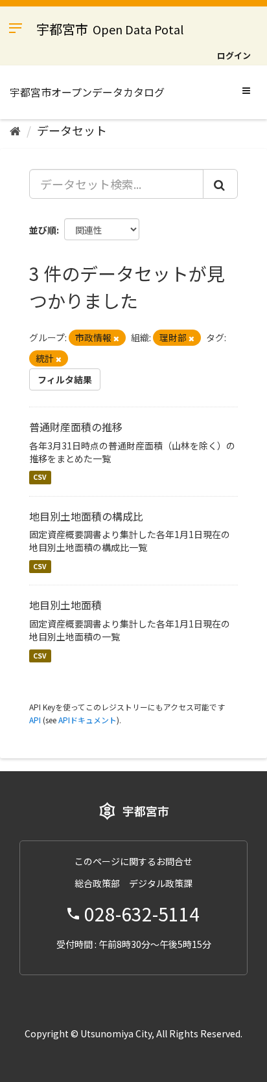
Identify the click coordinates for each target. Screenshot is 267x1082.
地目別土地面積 (65, 605)
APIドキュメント (87, 719)
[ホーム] (15, 130)
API (35, 719)
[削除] (116, 338)
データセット (72, 130)
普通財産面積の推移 (75, 426)
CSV (40, 477)
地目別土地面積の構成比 (86, 516)
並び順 (42, 229)
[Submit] (220, 184)
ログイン (234, 55)
